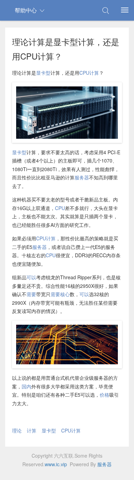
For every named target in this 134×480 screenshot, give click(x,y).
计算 (31, 430)
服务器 (82, 177)
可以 (31, 277)
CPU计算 (89, 72)
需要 (31, 294)
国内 (26, 386)
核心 (65, 294)
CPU (60, 208)
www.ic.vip (56, 464)
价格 (104, 394)
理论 (17, 430)
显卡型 (43, 72)
